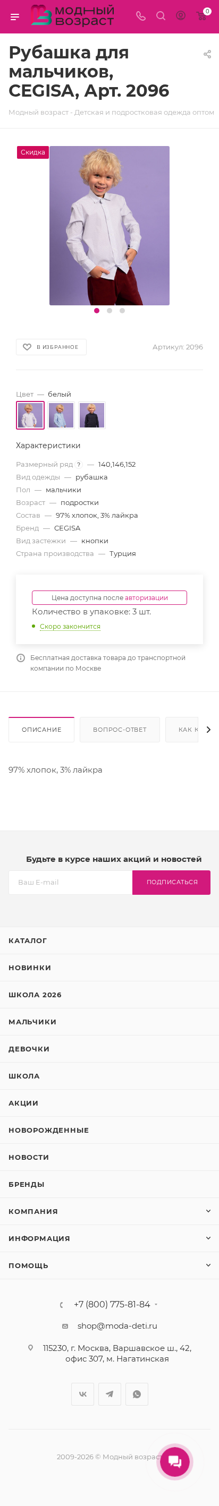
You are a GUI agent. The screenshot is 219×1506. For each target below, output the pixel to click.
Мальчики (32, 1021)
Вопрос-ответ (120, 729)
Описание (41, 729)
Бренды (27, 1184)
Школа (24, 1076)
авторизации (146, 598)
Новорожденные (49, 1130)
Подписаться (172, 882)
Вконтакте (82, 1394)
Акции (24, 1103)
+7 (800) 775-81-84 (112, 1304)
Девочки (29, 1049)
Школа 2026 (35, 994)
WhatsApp (136, 1394)
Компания (33, 1211)
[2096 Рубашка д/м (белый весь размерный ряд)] (109, 225)
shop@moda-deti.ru (117, 1326)
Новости (29, 1157)
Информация (40, 1238)
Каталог (28, 940)
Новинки (30, 967)
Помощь (28, 1265)
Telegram (109, 1394)
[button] (96, 310)
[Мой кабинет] (181, 17)
